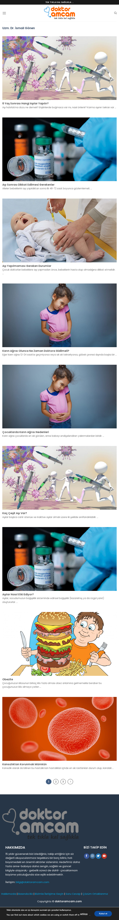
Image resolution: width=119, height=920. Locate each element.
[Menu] (4, 13)
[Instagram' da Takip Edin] (92, 856)
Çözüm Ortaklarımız (95, 894)
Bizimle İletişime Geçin (49, 894)
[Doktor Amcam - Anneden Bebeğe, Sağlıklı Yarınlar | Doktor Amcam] (59, 13)
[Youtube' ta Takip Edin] (104, 856)
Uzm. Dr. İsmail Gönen (18, 28)
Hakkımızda (8, 894)
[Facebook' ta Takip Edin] (86, 856)
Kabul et (103, 913)
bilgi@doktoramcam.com (32, 882)
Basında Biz (25, 894)
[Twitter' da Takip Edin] (98, 856)
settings (84, 914)
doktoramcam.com (68, 901)
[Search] (115, 13)
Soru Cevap (73, 894)
